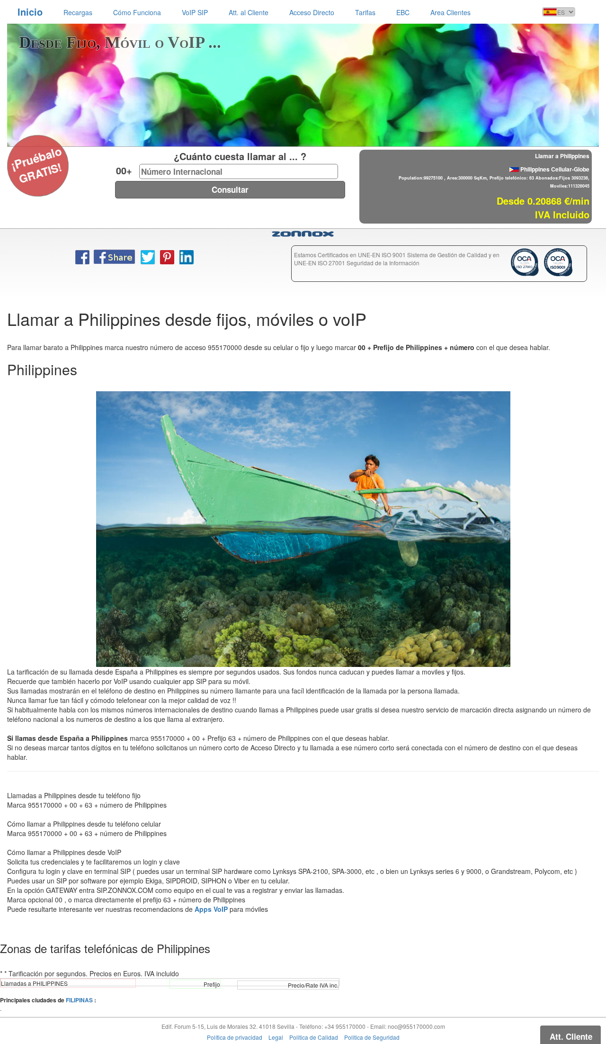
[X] (12, 153)
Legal (275, 1037)
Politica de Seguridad (372, 1037)
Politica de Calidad (313, 1037)
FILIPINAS (79, 1000)
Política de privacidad (234, 1037)
